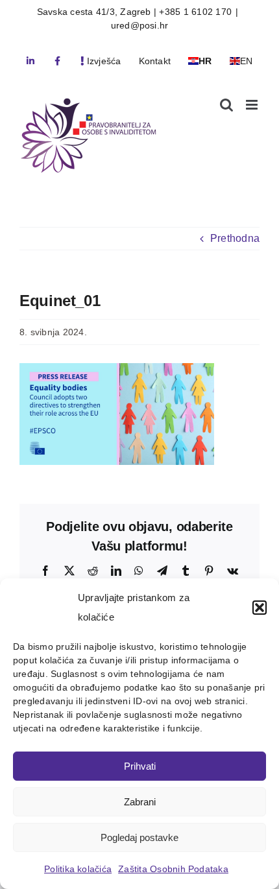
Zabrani (140, 801)
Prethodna (235, 238)
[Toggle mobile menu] (253, 105)
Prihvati (140, 766)
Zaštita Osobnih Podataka (173, 869)
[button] (259, 607)
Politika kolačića (78, 869)
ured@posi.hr (140, 25)
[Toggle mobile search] (226, 105)
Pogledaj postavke (139, 837)
